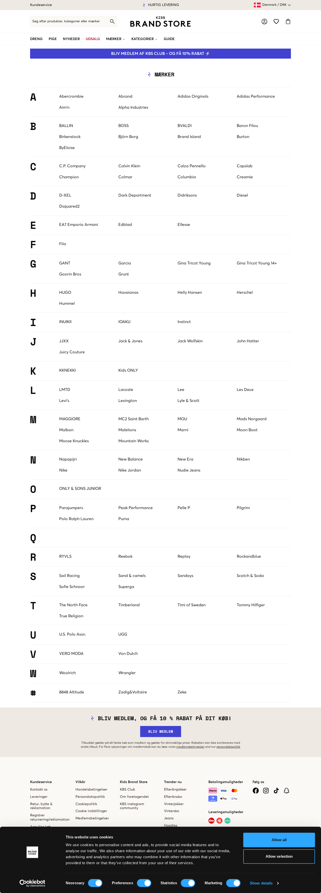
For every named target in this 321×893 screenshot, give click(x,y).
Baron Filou (247, 126)
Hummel (67, 304)
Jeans (169, 818)
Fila (62, 244)
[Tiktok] (276, 791)
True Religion (71, 616)
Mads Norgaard (252, 419)
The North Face (73, 605)
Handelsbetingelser (91, 789)
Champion (69, 177)
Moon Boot (247, 430)
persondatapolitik (228, 747)
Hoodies (170, 825)
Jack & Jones (130, 341)
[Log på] (264, 22)
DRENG (36, 39)
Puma (123, 519)
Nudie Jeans (189, 470)
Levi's (64, 401)
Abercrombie (71, 96)
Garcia (124, 263)
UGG (122, 634)
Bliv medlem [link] (160, 731)
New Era (185, 459)
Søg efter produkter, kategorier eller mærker (66, 21)
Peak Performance (135, 508)
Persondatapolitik (90, 797)
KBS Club (127, 789)
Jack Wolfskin (190, 341)
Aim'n (64, 107)
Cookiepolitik (86, 804)
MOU (182, 419)
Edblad (125, 225)
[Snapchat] (286, 791)
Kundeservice (41, 5)
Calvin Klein (129, 166)
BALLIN (66, 126)
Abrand (125, 96)
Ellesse (184, 225)
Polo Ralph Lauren (76, 519)
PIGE (53, 39)
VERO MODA (71, 654)
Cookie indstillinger (91, 811)
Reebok (125, 556)
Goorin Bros (70, 274)
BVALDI (185, 126)
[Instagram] (266, 791)
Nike (63, 470)
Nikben (243, 459)
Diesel (242, 195)
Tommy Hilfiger (251, 605)
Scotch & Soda (250, 576)
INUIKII (65, 322)
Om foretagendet (134, 797)
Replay (184, 556)
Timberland (129, 605)
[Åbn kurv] (288, 21)
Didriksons (187, 195)
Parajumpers (71, 508)
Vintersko (171, 811)
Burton (243, 137)
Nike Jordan (129, 470)
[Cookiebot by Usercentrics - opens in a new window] (32, 883)
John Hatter (248, 341)
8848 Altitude (71, 692)
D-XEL (65, 195)
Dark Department (134, 195)
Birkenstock (70, 137)
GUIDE (169, 39)
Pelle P (184, 508)
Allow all (279, 840)
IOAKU (124, 322)
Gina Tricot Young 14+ (257, 263)
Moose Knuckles (74, 441)
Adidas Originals (193, 96)
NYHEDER (71, 39)
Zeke (182, 692)
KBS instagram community (132, 806)
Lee (181, 390)
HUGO (65, 292)
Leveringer (38, 797)
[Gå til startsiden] (160, 21)
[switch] (144, 883)
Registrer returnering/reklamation (49, 817)
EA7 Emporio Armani (78, 225)
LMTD (64, 390)
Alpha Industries (133, 107)
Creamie (245, 177)
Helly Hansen (190, 292)
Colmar (125, 177)
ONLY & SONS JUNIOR (80, 489)
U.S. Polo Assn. (72, 634)
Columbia (187, 177)
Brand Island (189, 137)
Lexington (127, 401)
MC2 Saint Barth (133, 419)
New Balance (130, 459)
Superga (126, 587)
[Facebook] (256, 791)
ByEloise (67, 148)
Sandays (185, 576)
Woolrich (67, 673)
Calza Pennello (192, 166)
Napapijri (68, 459)
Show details (261, 883)
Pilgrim (243, 508)
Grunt (123, 274)
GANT (64, 263)
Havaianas (128, 292)
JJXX (64, 341)
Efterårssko (173, 797)
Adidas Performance (256, 96)
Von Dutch (128, 654)
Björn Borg (128, 137)
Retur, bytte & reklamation (41, 806)
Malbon (66, 430)
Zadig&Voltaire (132, 692)
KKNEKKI (67, 370)
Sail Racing (69, 576)
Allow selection (279, 856)
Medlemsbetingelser (92, 818)
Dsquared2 (69, 206)
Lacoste (125, 390)
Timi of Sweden (192, 605)
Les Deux (245, 390)
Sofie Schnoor (72, 587)
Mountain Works (133, 441)
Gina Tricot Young (194, 263)
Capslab (245, 166)
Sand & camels (132, 576)
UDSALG (93, 39)
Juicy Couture (72, 352)
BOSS (123, 126)
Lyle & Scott (188, 401)
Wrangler (127, 673)
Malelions (127, 430)
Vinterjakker (174, 804)
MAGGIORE (70, 419)
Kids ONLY (128, 370)
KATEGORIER (142, 39)
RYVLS (65, 556)
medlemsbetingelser (190, 747)
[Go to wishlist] (276, 21)
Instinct (184, 322)
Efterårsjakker (175, 789)
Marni (183, 430)
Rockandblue (249, 556)
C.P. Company (72, 166)
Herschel (245, 292)
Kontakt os (38, 789)
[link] (160, 21)
